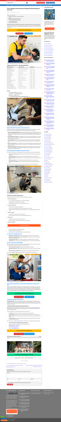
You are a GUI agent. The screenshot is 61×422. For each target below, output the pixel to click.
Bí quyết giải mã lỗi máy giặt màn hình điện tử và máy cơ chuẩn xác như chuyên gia (50, 61)
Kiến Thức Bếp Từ (46, 141)
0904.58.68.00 (18, 325)
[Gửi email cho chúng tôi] (54, 0)
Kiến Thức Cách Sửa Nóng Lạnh (48, 52)
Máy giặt (22, 363)
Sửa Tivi (45, 176)
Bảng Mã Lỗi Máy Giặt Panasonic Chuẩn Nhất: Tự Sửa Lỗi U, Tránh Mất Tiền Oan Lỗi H (50, 96)
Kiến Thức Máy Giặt (15, 363)
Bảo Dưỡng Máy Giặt (47, 135)
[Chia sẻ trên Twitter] (22, 361)
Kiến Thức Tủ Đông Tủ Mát (48, 157)
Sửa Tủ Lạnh (46, 179)
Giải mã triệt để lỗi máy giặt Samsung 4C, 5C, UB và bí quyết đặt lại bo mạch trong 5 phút (50, 114)
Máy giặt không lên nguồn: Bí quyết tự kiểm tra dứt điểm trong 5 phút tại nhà (50, 82)
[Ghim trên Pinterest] (25, 361)
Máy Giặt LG (24, 363)
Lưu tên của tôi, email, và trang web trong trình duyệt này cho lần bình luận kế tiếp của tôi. (19, 382)
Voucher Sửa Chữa (49, 28)
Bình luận (8, 372)
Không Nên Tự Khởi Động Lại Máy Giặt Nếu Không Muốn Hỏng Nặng (50, 129)
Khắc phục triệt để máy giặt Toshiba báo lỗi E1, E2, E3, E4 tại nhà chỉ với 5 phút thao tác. (50, 103)
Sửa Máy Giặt (46, 170)
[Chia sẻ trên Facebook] (21, 361)
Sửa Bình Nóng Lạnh (47, 163)
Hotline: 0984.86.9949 (4, 420)
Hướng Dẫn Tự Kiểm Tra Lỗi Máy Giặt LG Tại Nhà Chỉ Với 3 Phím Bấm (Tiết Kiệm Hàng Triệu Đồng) (50, 118)
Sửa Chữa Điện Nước (47, 166)
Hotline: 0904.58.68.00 (4, 418)
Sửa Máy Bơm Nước (47, 169)
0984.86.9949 (13, 325)
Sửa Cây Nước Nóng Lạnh (48, 164)
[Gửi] (27, 2)
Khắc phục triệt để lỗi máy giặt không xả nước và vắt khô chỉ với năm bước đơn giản (50, 75)
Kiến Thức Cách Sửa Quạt (47, 46)
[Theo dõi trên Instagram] (8, 416)
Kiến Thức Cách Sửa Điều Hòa (48, 55)
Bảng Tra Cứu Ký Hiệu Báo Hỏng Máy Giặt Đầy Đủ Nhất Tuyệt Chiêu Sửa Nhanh (50, 126)
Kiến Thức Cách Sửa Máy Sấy (48, 48)
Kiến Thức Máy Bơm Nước (48, 148)
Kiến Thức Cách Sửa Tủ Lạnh (48, 45)
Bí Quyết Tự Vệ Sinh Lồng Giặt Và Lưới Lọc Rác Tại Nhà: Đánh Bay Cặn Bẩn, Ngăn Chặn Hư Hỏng (50, 67)
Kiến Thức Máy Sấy (47, 153)
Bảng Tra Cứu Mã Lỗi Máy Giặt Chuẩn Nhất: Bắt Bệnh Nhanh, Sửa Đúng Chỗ (50, 64)
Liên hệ (45, 0)
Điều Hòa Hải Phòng (47, 138)
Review (45, 160)
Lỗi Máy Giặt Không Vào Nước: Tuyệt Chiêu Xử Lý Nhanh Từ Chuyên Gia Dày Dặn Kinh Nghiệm (50, 78)
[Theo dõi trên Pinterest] (12, 416)
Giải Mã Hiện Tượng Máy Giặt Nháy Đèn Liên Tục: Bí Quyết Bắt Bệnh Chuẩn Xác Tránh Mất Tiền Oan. (50, 85)
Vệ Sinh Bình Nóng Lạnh (47, 182)
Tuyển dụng (48, 0)
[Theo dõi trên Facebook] (6, 416)
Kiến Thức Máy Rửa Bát (47, 151)
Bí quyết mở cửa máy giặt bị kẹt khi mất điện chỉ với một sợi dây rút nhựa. (50, 89)
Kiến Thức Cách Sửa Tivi (47, 43)
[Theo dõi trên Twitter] (9, 416)
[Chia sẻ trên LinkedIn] (27, 361)
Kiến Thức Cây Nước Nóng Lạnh (48, 144)
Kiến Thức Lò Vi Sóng (47, 147)
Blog (50, 0)
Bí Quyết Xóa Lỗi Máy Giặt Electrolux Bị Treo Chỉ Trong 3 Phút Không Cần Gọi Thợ (50, 107)
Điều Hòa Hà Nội (46, 137)
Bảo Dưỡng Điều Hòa (47, 134)
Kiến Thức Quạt (46, 154)
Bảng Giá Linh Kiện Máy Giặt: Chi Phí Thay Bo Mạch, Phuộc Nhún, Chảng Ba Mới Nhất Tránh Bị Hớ (50, 71)
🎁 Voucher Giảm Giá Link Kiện (24, 225)
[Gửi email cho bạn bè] (24, 361)
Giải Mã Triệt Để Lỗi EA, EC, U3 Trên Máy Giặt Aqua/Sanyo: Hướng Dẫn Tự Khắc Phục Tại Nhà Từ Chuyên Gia (50, 92)
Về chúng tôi (42, 0)
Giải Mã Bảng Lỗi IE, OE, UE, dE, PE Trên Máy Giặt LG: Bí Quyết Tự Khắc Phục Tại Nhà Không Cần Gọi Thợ (50, 122)
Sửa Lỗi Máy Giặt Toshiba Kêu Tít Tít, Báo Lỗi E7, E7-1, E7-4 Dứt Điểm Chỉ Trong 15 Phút (50, 100)
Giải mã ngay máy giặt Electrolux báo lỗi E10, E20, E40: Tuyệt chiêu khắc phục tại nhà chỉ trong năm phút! (50, 110)
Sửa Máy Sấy (46, 173)
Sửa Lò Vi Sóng (46, 167)
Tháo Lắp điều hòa (47, 180)
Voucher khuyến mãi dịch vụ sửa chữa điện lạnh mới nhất (11, 411)
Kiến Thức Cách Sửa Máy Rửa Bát (49, 49)
